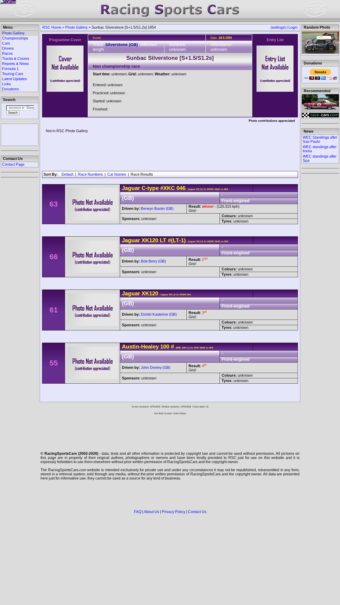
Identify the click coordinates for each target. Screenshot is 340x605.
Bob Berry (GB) (153, 261)
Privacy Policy (173, 512)
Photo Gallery (76, 27)
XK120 (150, 240)
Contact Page (13, 164)
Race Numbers (90, 174)
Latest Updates (14, 79)
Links (6, 84)
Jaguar (131, 188)
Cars (6, 43)
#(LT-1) (177, 240)
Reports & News (15, 64)
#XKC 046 (172, 188)
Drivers (8, 48)
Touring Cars (12, 74)
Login (293, 27)
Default (67, 174)
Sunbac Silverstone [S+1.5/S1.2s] (170, 58)
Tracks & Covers (15, 59)
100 (164, 346)
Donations (10, 89)
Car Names (116, 174)
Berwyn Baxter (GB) (157, 209)
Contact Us (197, 512)
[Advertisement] (20, 134)
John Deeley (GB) (155, 368)
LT (162, 240)
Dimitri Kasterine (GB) (159, 314)
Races (7, 53)
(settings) (278, 27)
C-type (150, 188)
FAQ (137, 512)
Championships (15, 38)
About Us (151, 512)
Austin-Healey (140, 346)
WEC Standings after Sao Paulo (320, 139)
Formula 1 (10, 69)
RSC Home (51, 27)
